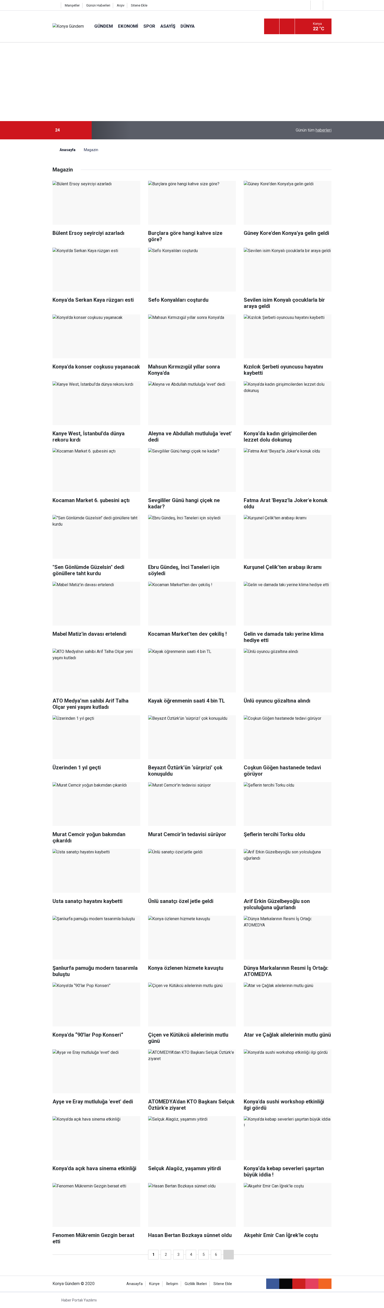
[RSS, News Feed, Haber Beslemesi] (324, 1284)
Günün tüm (313, 130)
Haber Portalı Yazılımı (79, 1300)
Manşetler (72, 5)
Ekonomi (128, 26)
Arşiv (120, 5)
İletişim (172, 1284)
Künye (154, 1284)
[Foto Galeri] (328, 5)
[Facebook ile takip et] (272, 1284)
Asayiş (167, 26)
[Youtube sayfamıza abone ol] (298, 1284)
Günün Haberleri (98, 5)
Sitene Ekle (139, 5)
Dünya (188, 26)
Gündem (103, 26)
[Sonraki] (229, 1254)
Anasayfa (67, 150)
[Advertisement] (192, 81)
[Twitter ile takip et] (285, 1284)
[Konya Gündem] (68, 26)
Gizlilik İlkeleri (196, 1284)
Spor (149, 26)
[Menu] (271, 27)
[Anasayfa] (55, 5)
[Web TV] (316, 5)
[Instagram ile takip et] (311, 1284)
